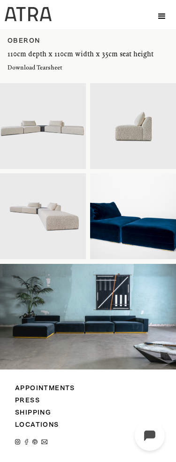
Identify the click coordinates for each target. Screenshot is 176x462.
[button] (162, 14)
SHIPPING (33, 412)
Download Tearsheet (35, 67)
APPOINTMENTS (45, 388)
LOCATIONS (37, 425)
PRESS (27, 400)
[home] (26, 14)
